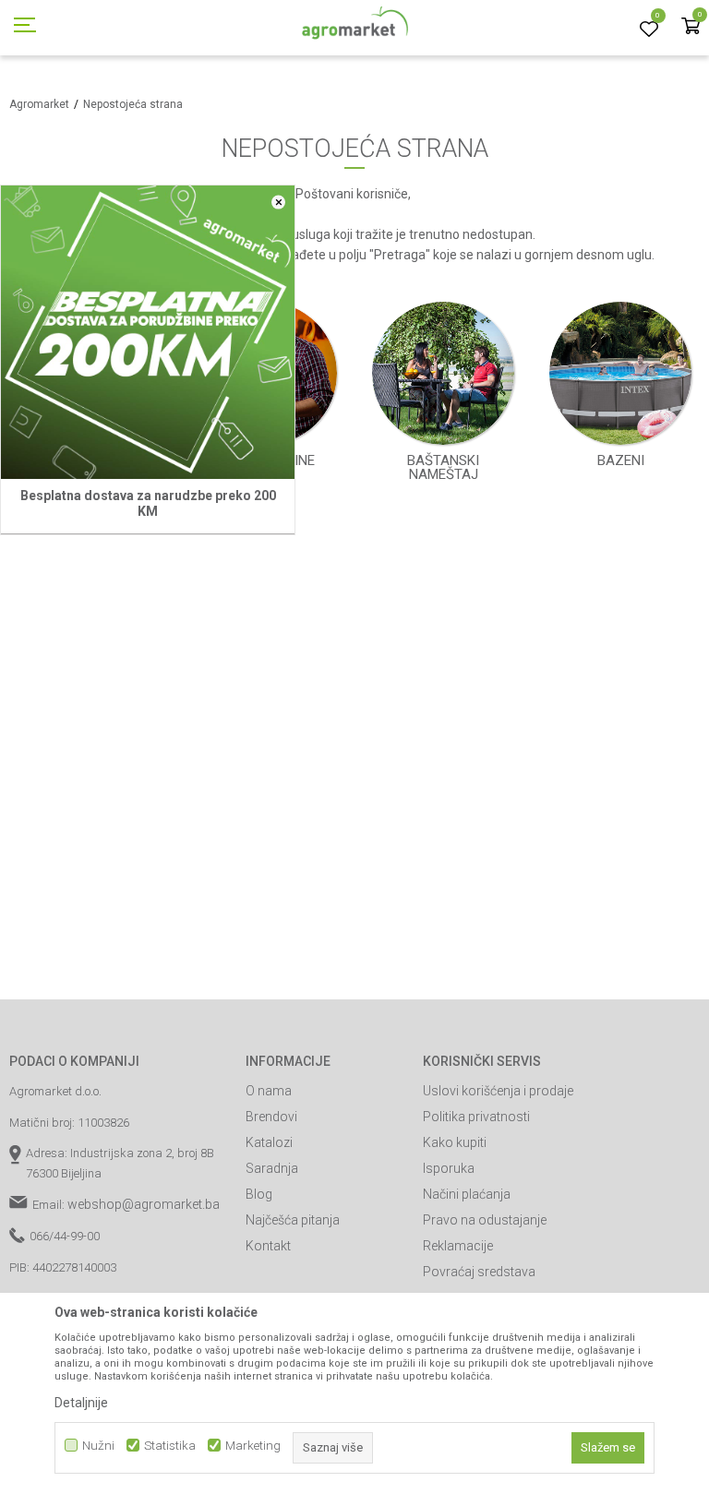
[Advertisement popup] (354, 745)
